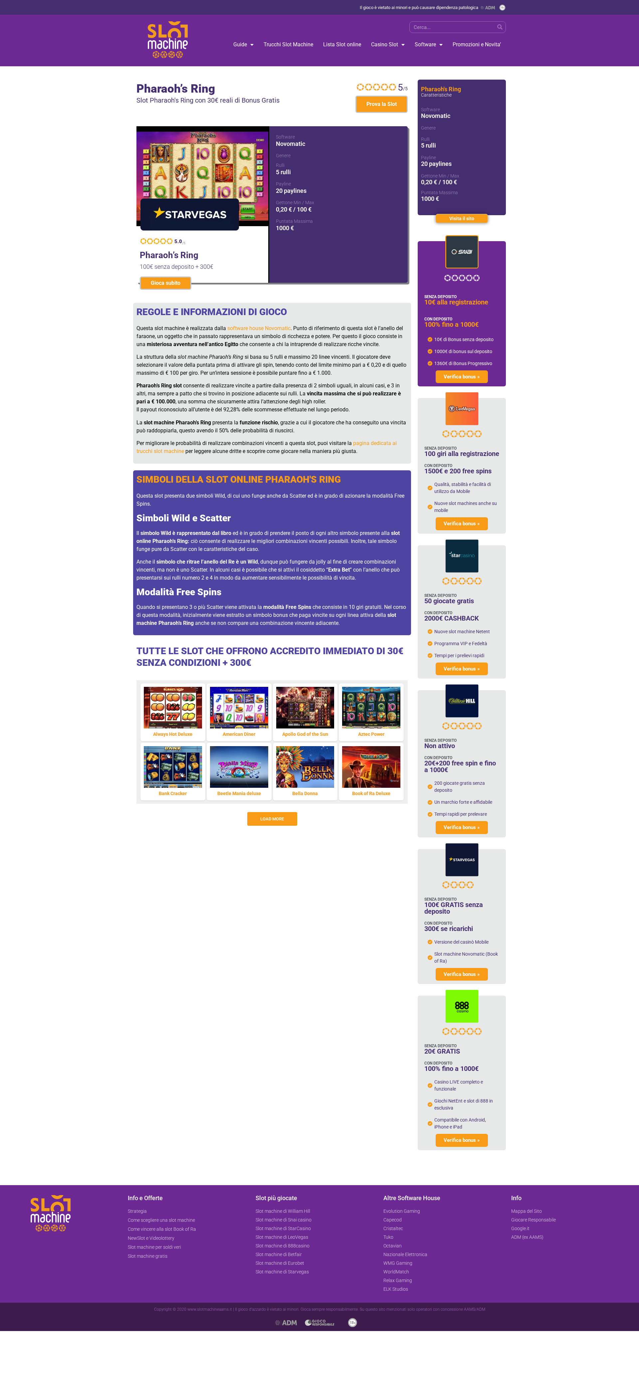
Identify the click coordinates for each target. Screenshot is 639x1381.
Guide (240, 44)
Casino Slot (384, 44)
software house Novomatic (259, 328)
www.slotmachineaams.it (209, 1309)
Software (425, 44)
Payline (283, 184)
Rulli (280, 165)
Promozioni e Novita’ (477, 44)
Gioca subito (165, 283)
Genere (283, 155)
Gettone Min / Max (295, 202)
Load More (272, 818)
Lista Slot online (342, 44)
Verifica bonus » (462, 377)
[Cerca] (500, 27)
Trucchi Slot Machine (288, 44)
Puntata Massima (294, 221)
